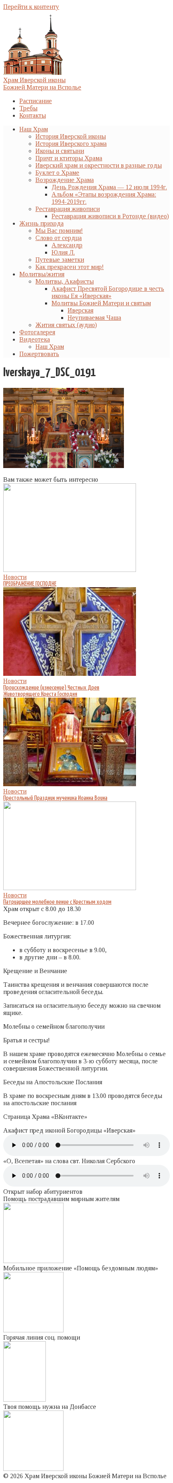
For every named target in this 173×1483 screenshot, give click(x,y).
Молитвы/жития (41, 274)
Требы (28, 108)
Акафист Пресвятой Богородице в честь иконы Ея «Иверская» (107, 292)
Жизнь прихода (41, 223)
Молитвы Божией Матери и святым (101, 303)
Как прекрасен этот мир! (69, 266)
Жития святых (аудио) (66, 324)
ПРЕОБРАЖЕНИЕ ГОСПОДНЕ (29, 584)
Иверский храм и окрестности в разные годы (98, 165)
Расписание (35, 100)
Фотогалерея (37, 332)
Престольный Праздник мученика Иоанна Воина (55, 798)
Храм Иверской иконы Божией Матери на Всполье (42, 84)
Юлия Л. (63, 252)
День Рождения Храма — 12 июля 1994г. (109, 187)
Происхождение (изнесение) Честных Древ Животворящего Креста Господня (51, 691)
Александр (66, 245)
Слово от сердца (58, 237)
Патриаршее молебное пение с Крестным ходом (57, 902)
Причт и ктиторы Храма (68, 158)
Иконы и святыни (59, 150)
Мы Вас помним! (59, 230)
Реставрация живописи (67, 208)
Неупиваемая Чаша (94, 317)
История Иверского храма (71, 143)
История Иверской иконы (70, 136)
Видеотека (34, 339)
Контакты (32, 115)
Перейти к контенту (31, 6)
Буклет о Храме (57, 172)
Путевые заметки (59, 259)
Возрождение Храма (64, 179)
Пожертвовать (39, 353)
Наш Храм (33, 129)
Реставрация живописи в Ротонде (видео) (110, 216)
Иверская (80, 310)
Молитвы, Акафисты (64, 281)
